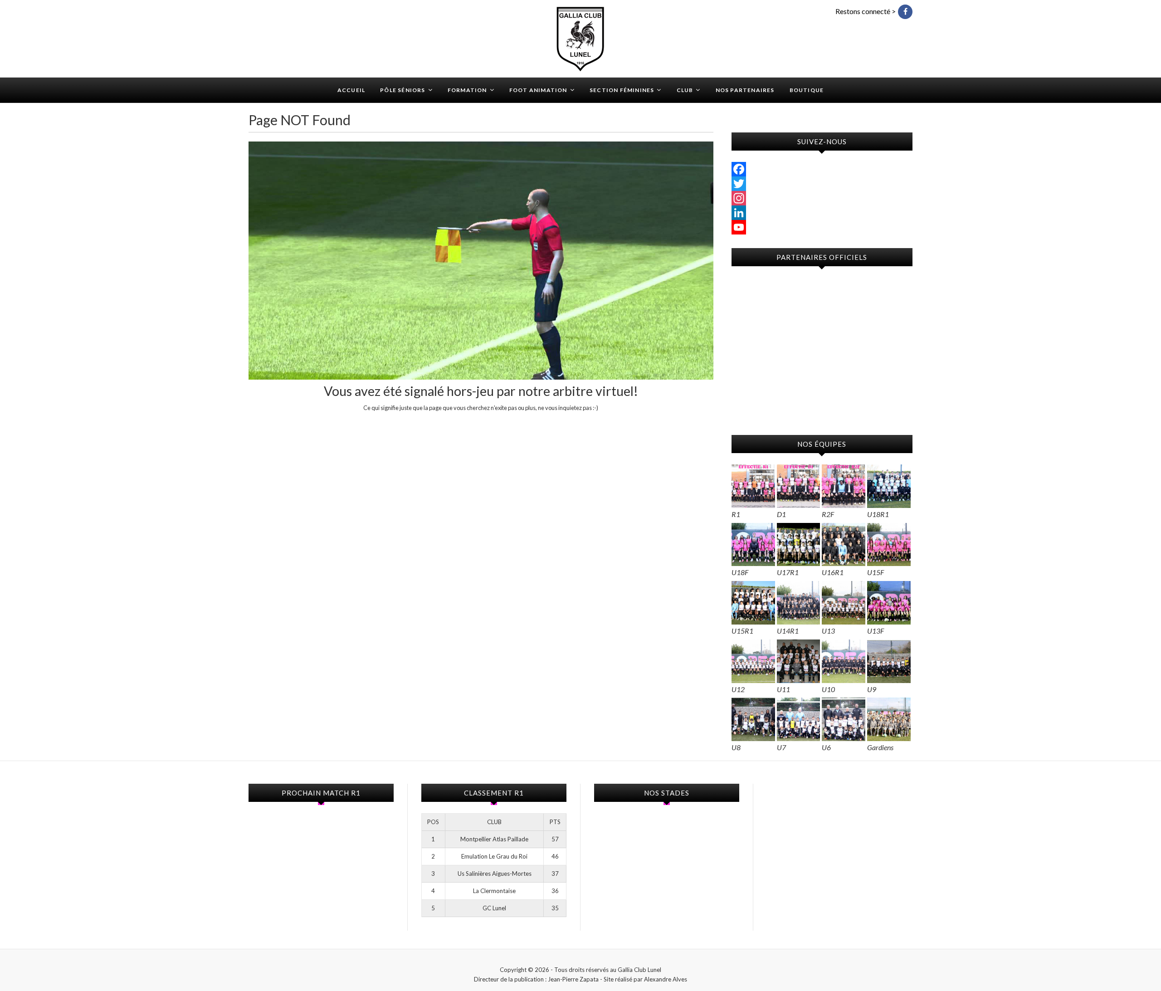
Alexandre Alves (665, 979)
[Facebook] (822, 169)
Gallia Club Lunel (290, 84)
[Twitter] (822, 183)
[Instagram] (822, 198)
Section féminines (622, 90)
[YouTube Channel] (822, 227)
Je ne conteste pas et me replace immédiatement (481, 424)
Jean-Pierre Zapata (573, 979)
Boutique (807, 90)
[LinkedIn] (822, 212)
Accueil (351, 90)
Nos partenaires (745, 90)
